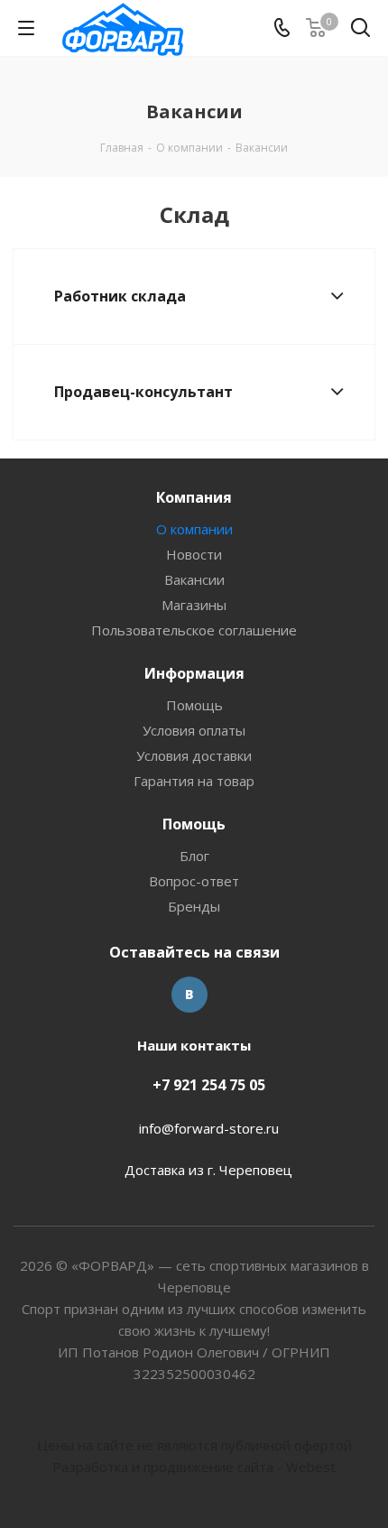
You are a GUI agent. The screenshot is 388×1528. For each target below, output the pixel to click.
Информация (194, 673)
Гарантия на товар (194, 781)
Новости (194, 554)
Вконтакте (189, 995)
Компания (194, 497)
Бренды (194, 906)
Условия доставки (194, 755)
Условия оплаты (194, 730)
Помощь (194, 705)
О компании (194, 529)
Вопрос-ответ (194, 881)
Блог (194, 856)
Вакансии (194, 579)
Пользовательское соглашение (194, 630)
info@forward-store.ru (209, 1128)
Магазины (194, 605)
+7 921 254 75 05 (208, 1085)
